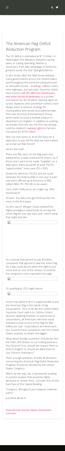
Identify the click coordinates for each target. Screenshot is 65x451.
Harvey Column (29, 410)
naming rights (35, 128)
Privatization (44, 410)
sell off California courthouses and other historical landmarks (30, 94)
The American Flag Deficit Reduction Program (28, 46)
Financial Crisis (13, 410)
